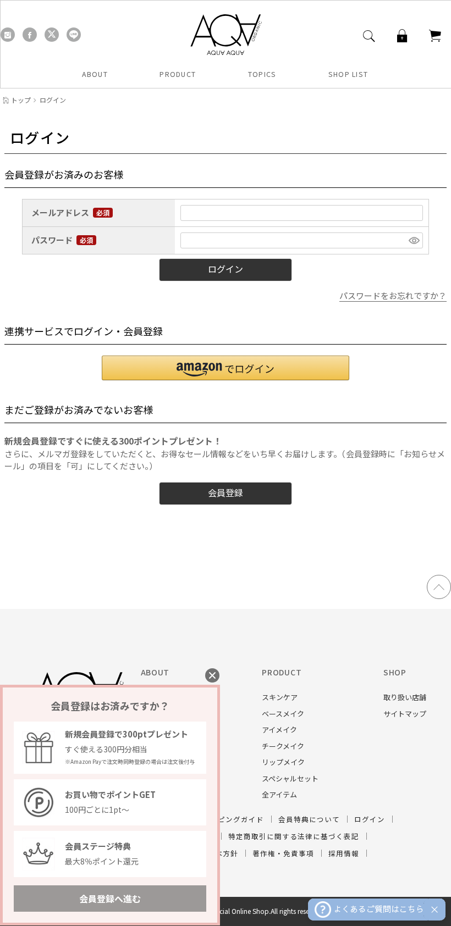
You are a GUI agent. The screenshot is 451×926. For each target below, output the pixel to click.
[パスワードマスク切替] (414, 240)
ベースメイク (283, 713)
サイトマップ (404, 713)
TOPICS (262, 74)
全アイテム (279, 794)
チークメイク (283, 746)
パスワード (52, 240)
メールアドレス (61, 213)
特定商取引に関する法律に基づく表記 (293, 836)
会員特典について (309, 819)
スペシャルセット (290, 778)
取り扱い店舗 (404, 697)
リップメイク (283, 762)
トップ (21, 99)
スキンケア (280, 697)
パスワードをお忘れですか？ (393, 295)
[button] (225, 368)
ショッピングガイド (229, 819)
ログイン (369, 819)
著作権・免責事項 (283, 853)
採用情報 (343, 853)
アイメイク (279, 729)
